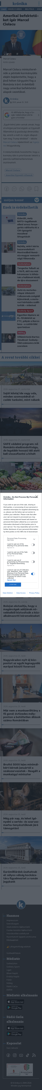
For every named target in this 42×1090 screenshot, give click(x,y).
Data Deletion (8, 593)
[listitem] (21, 539)
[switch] (33, 545)
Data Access (21, 593)
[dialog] (21, 545)
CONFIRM (12, 584)
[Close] (37, 497)
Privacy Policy (34, 593)
